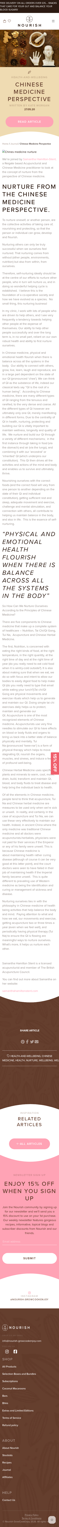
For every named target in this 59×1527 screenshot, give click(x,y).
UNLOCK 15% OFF (29, 773)
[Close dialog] (53, 736)
